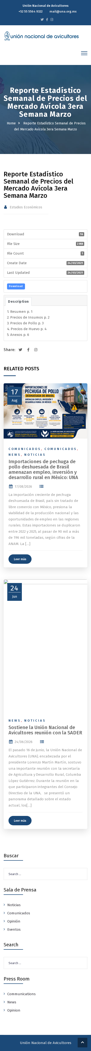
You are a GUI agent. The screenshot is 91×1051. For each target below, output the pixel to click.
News (14, 454)
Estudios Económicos (26, 207)
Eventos (14, 929)
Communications (21, 994)
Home (11, 123)
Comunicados (24, 449)
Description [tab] (18, 301)
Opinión (13, 921)
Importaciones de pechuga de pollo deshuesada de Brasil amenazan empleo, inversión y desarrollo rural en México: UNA (43, 469)
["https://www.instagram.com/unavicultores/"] (51, 19)
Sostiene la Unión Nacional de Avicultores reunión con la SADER (45, 730)
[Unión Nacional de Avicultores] (41, 36)
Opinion (13, 1010)
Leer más (20, 559)
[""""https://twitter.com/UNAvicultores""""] (42, 19)
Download (16, 286)
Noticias (35, 454)
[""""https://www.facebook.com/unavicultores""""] (47, 19)
